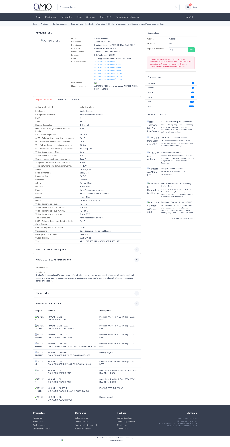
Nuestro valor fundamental (86, 425)
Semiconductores (60, 24)
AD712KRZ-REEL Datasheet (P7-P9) (107, 67)
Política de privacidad (126, 422)
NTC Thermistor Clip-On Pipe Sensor (176, 122)
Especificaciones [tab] (44, 99)
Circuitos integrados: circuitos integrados (88, 24)
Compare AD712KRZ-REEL (172, 168)
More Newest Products (183, 218)
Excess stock (122, 429)
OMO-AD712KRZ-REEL (63, 337)
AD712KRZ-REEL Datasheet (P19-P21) (108, 79)
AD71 (149, 102)
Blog (79, 17)
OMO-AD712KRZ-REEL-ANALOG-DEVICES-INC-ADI (75, 346)
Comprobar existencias (127, 17)
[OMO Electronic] (42, 7)
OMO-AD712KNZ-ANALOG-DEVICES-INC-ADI (72, 364)
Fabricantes (66, 17)
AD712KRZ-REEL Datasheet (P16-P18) (108, 76)
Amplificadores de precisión (152, 24)
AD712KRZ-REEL (60, 335)
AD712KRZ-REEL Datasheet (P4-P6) (107, 64)
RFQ (191, 50)
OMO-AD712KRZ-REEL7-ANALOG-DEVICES (72, 355)
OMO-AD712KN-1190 (62, 373)
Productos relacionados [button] (48, 303)
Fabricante (38, 422)
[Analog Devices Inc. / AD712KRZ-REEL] (50, 40)
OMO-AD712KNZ (61, 320)
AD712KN (57, 370)
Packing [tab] (76, 99)
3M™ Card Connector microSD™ (174, 137)
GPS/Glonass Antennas (171, 153)
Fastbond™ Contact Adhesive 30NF (176, 202)
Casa (38, 17)
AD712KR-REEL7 (60, 388)
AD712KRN (57, 397)
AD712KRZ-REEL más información (108, 86)
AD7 (149, 106)
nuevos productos (83, 429)
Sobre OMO (105, 17)
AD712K (150, 92)
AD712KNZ (57, 317)
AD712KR (57, 379)
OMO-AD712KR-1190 (62, 382)
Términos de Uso (124, 425)
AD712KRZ (151, 83)
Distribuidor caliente (41, 429)
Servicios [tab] (62, 99)
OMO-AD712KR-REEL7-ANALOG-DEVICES (71, 391)
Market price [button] (42, 293)
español (189, 17)
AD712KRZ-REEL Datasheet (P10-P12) (108, 70)
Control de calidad (124, 418)
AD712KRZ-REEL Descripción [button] (51, 249)
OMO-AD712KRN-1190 (63, 400)
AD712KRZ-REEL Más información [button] (53, 259)
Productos (50, 17)
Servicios (90, 17)
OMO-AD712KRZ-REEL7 (64, 329)
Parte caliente (39, 425)
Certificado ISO (81, 422)
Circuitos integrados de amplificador (123, 24)
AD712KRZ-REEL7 (60, 326)
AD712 (150, 97)
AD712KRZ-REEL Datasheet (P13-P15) (108, 73)
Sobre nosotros (81, 418)
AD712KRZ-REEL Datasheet (104, 62)
